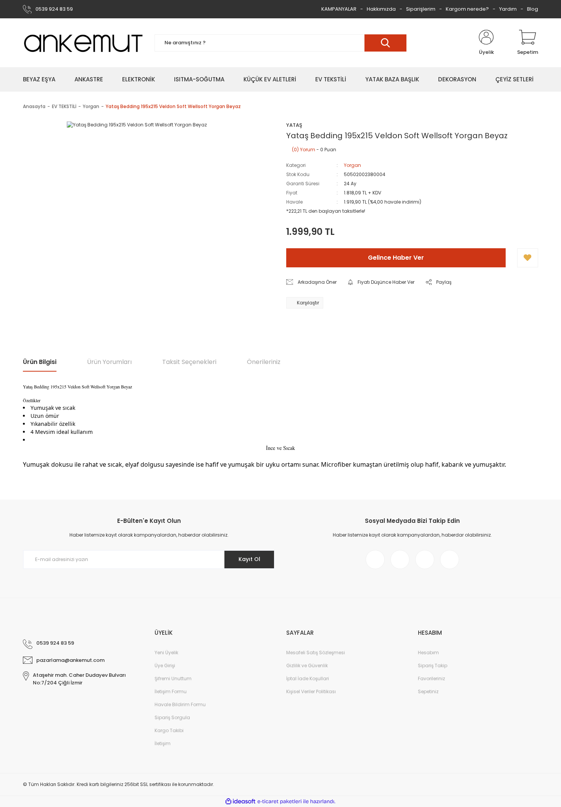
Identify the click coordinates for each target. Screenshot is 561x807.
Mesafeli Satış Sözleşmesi (315, 652)
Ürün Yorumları (109, 361)
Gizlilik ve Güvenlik (307, 665)
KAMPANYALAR (338, 9)
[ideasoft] (240, 801)
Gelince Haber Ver (396, 257)
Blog (532, 9)
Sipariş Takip (432, 665)
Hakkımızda (381, 9)
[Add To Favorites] (527, 257)
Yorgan (352, 165)
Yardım (508, 9)
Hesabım (428, 652)
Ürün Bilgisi (39, 361)
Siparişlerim (420, 9)
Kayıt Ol (249, 559)
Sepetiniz (428, 691)
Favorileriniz (431, 678)
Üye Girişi (165, 665)
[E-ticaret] (279, 801)
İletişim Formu (171, 691)
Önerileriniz (263, 361)
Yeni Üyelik (166, 652)
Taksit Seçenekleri (189, 361)
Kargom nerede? (467, 9)
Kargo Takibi (169, 730)
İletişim (163, 743)
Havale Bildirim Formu (180, 704)
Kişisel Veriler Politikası (311, 691)
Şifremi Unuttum (173, 678)
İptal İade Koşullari (307, 678)
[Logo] (83, 43)
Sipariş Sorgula (172, 717)
